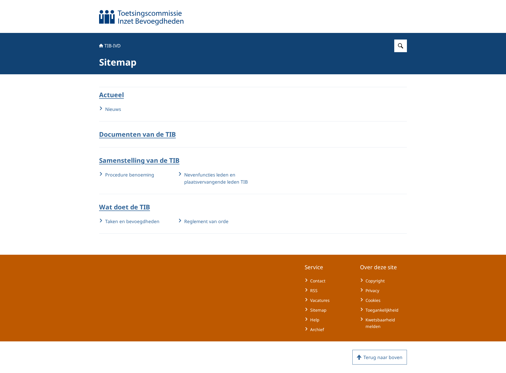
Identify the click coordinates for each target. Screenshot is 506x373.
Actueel (111, 94)
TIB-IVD (112, 45)
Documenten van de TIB (137, 134)
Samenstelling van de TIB (139, 160)
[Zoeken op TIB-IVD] (400, 46)
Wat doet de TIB (124, 207)
